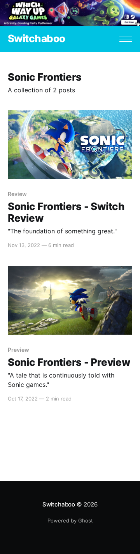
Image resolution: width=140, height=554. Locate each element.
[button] (125, 39)
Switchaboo (36, 39)
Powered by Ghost (70, 520)
